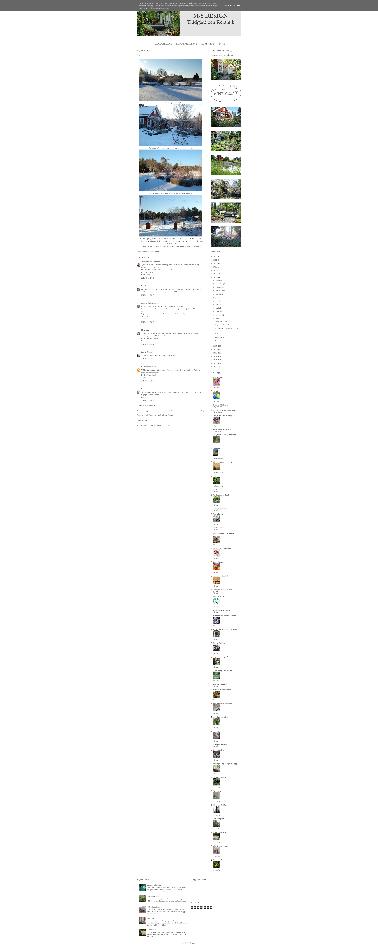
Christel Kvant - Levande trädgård (222, 590)
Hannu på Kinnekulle (221, 576)
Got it (237, 6)
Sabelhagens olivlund (221, 495)
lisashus (144, 389)
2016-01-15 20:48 (147, 322)
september (219, 291)
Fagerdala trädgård (220, 657)
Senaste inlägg (142, 411)
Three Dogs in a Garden (222, 548)
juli (217, 298)
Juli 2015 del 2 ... (221, 337)
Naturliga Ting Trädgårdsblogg (225, 764)
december (219, 280)
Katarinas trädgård (220, 717)
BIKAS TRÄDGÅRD (221, 832)
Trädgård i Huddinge (186, 44)
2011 (215, 360)
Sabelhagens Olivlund (149, 261)
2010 (215, 363)
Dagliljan (216, 448)
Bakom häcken (218, 860)
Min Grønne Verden (220, 846)
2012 (215, 356)
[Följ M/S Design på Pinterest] (226, 103)
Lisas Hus (216, 391)
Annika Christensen (148, 303)
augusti (218, 294)
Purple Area (217, 791)
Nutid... (218, 334)
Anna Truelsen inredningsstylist (225, 629)
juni (217, 301)
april (217, 308)
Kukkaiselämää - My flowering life (224, 534)
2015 (215, 346)
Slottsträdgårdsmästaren (222, 429)
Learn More (227, 6)
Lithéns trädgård (219, 777)
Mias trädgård (218, 819)
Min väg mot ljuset (220, 731)
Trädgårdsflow (218, 750)
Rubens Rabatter (219, 643)
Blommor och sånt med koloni (224, 616)
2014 (215, 349)
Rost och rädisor (147, 367)
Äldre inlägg (199, 411)
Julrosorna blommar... (155, 885)
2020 (215, 263)
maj (217, 305)
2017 (215, 274)
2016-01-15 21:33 (147, 359)
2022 (215, 257)
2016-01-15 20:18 (147, 295)
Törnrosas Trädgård (220, 805)
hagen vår (145, 352)
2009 (215, 367)
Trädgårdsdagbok (162, 44)
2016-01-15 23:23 (147, 400)
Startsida (171, 411)
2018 (215, 270)
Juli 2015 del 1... (221, 341)
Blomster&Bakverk (220, 405)
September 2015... (221, 321)
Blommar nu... (152, 930)
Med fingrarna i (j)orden (222, 703)
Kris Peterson (146, 286)
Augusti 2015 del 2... (222, 325)
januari (218, 318)
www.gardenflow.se (220, 684)
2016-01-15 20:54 (147, 344)
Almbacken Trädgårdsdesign (224, 410)
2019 (215, 267)
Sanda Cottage (218, 562)
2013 (215, 353)
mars (218, 311)
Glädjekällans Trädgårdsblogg (224, 435)
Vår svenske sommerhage (222, 462)
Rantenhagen (218, 514)
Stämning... (151, 918)
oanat (215, 490)
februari (219, 315)
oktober (218, 287)
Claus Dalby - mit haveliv (222, 671)
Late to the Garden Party (222, 416)
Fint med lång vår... (154, 896)
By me (222, 44)
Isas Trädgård (218, 377)
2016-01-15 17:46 (147, 278)
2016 (215, 277)
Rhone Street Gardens (221, 610)
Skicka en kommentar (147, 406)
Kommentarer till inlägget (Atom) (161, 415)
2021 (215, 260)
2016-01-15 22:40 (147, 381)
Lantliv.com (217, 528)
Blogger (192, 943)
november (219, 284)
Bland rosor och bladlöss (222, 690)
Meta (143, 330)
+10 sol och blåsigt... (154, 907)
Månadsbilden (208, 44)
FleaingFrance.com (220, 509)
